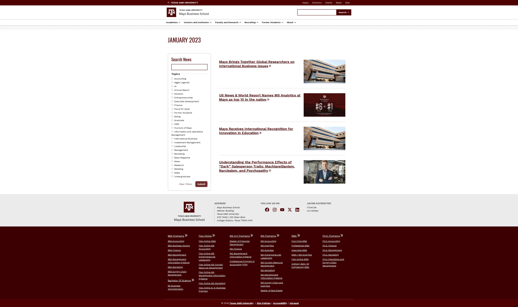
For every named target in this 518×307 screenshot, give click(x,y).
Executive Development (186, 101)
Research (179, 165)
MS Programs (268, 236)
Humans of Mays (183, 128)
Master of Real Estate (271, 290)
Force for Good (182, 109)
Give (347, 2)
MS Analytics (267, 245)
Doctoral (178, 94)
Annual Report (181, 90)
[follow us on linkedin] (297, 210)
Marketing (179, 154)
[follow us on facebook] (267, 210)
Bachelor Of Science (179, 280)
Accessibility (280, 303)
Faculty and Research (226, 22)
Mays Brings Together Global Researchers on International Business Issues (256, 64)
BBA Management (177, 254)
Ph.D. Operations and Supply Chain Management (333, 262)
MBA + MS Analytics (302, 254)
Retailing (178, 169)
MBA (294, 236)
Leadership (180, 146)
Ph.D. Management (332, 250)
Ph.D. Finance (330, 245)
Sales (177, 172)
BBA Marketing (175, 267)
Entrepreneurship (183, 97)
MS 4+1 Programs (240, 236)
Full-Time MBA (299, 241)
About (290, 22)
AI (175, 86)
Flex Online (205, 236)
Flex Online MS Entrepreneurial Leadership (207, 256)
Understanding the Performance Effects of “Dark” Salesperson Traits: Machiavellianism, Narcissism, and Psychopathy (257, 166)
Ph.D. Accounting (331, 241)
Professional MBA (300, 245)
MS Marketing (268, 270)
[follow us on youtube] (282, 210)
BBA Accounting (176, 241)
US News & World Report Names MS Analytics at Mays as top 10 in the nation (259, 97)
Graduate (179, 120)
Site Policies (263, 303)
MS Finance (236, 249)
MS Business (267, 250)
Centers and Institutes (196, 22)
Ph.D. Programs (331, 236)
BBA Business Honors (179, 245)
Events (328, 2)
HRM (176, 124)
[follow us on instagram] (274, 210)
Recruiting (250, 22)
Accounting (180, 78)
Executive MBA (299, 250)
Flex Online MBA (207, 241)
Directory (317, 2)
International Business (185, 138)
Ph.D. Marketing (331, 254)
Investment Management (187, 142)
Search (343, 12)
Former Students (271, 22)
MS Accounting (268, 241)
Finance (178, 105)
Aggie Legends (181, 82)
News (339, 2)
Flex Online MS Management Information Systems (212, 275)
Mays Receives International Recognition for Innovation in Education (256, 131)
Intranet (294, 303)
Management (181, 150)
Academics (172, 22)
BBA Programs (176, 236)
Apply (305, 2)
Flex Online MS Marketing (212, 283)
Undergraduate (182, 176)
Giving (177, 116)
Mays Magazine (182, 157)
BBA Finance (174, 250)
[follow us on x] (290, 210)
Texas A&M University (184, 2)
